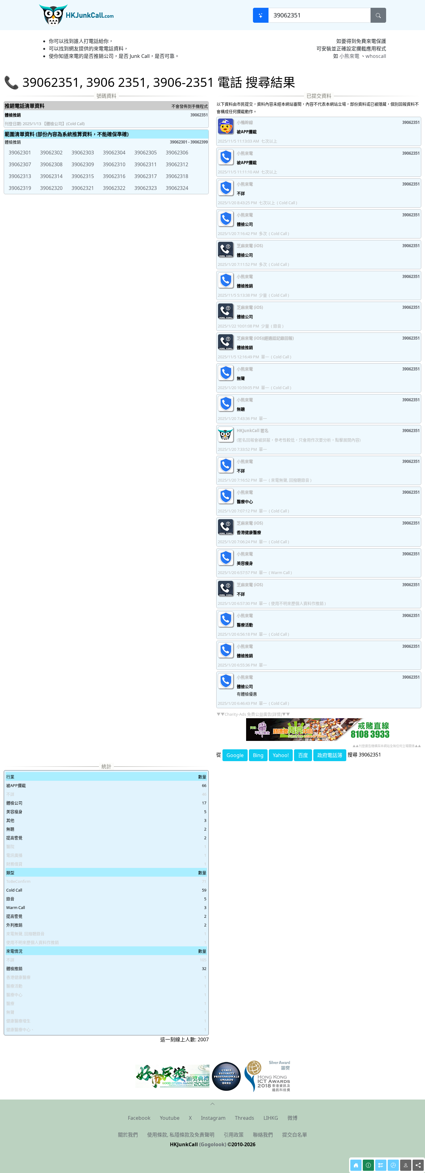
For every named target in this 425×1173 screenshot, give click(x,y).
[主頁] (356, 1165)
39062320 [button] (51, 188)
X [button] (190, 1117)
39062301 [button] (20, 152)
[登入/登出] (405, 1165)
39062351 (199, 115)
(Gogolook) (212, 1144)
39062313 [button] (20, 176)
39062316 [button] (114, 176)
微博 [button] (292, 1117)
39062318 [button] (177, 176)
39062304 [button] (114, 152)
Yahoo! (281, 755)
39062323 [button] (145, 188)
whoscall (376, 56)
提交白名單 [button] (294, 1134)
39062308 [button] (51, 164)
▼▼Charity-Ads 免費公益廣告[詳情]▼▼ (253, 714)
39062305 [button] (145, 152)
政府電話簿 (329, 755)
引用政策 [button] (234, 1134)
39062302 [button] (51, 152)
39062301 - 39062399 (189, 142)
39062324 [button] (177, 188)
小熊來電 (349, 56)
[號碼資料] (368, 1165)
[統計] (393, 1165)
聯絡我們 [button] (263, 1134)
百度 (303, 755)
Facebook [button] (139, 1117)
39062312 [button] (177, 164)
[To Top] (212, 1103)
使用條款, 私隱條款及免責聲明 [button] (180, 1134)
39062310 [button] (114, 164)
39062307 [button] (20, 164)
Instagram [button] (213, 1117)
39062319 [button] (20, 188)
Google (235, 755)
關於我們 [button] (128, 1134)
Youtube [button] (170, 1117)
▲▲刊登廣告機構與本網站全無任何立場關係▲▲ (387, 746)
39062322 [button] (114, 188)
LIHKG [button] (271, 1117)
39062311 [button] (145, 164)
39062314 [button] (51, 176)
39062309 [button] (83, 164)
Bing (258, 755)
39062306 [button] (177, 152)
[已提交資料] (380, 1165)
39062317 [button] (145, 176)
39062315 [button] (83, 176)
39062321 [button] (83, 188)
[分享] (418, 1165)
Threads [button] (244, 1117)
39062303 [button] (83, 152)
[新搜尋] (261, 15)
